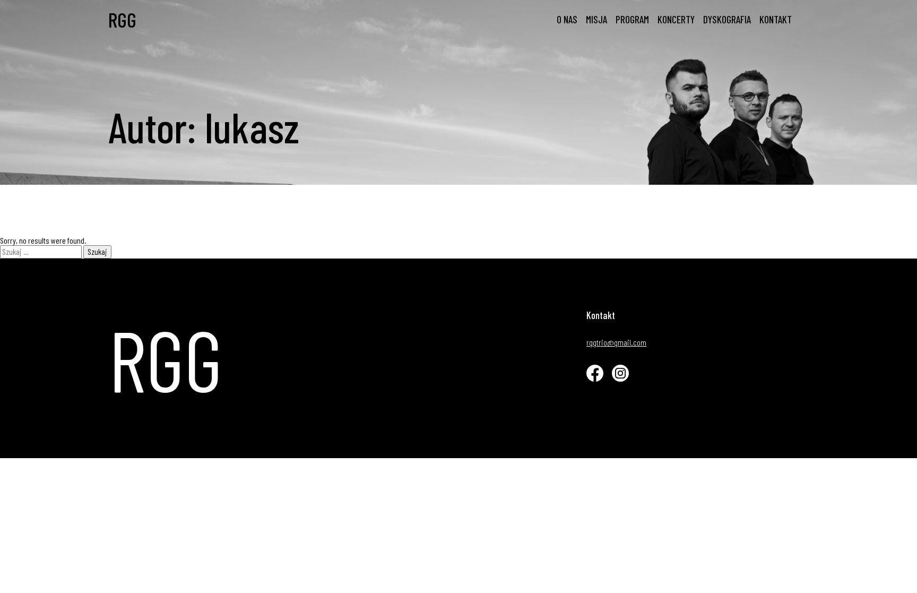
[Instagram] (620, 373)
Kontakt (775, 19)
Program (632, 19)
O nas (567, 19)
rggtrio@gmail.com (616, 342)
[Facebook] (594, 373)
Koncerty (676, 19)
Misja (596, 19)
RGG (122, 20)
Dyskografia (727, 19)
